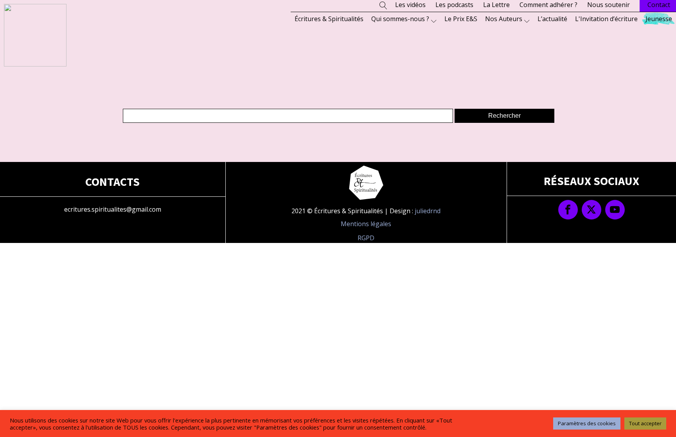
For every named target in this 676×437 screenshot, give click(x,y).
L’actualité (552, 18)
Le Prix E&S (460, 18)
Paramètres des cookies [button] (587, 423)
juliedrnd (427, 211)
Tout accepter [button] (645, 423)
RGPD (366, 238)
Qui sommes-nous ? (400, 18)
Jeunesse (658, 18)
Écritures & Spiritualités (329, 18)
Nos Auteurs (503, 18)
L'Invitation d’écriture (606, 18)
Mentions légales (366, 223)
